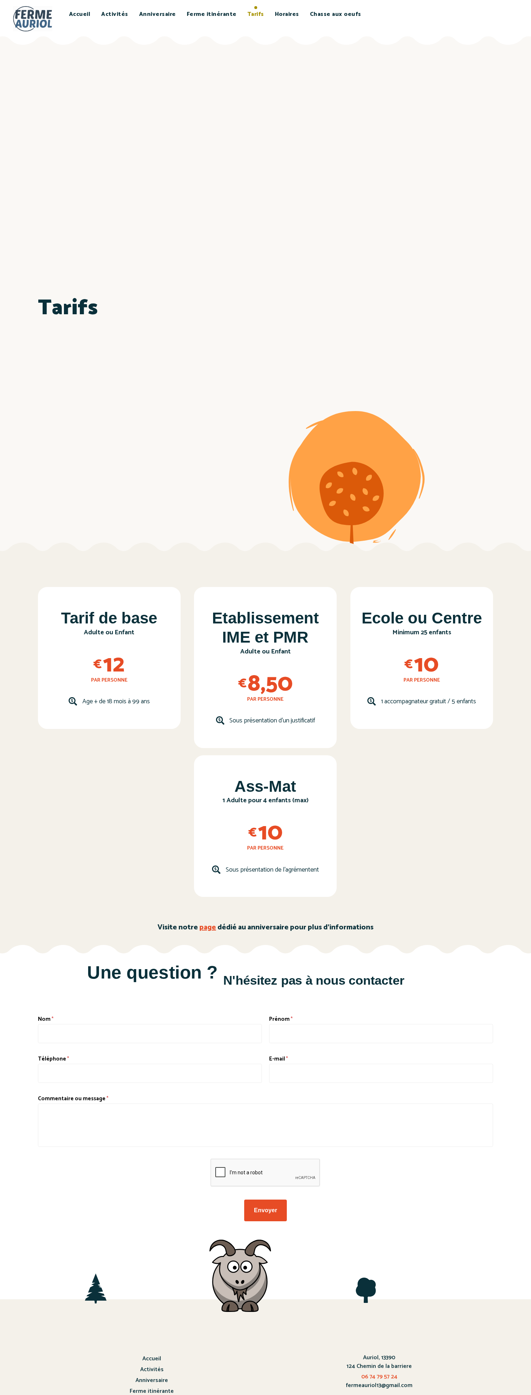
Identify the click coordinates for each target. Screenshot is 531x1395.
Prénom (281, 1019)
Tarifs (255, 14)
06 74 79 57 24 (379, 1377)
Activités (114, 14)
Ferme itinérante (212, 14)
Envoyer (265, 1210)
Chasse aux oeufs (335, 14)
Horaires (287, 14)
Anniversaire (157, 14)
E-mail (278, 1058)
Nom (45, 1019)
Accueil (80, 14)
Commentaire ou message (73, 1098)
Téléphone (53, 1058)
